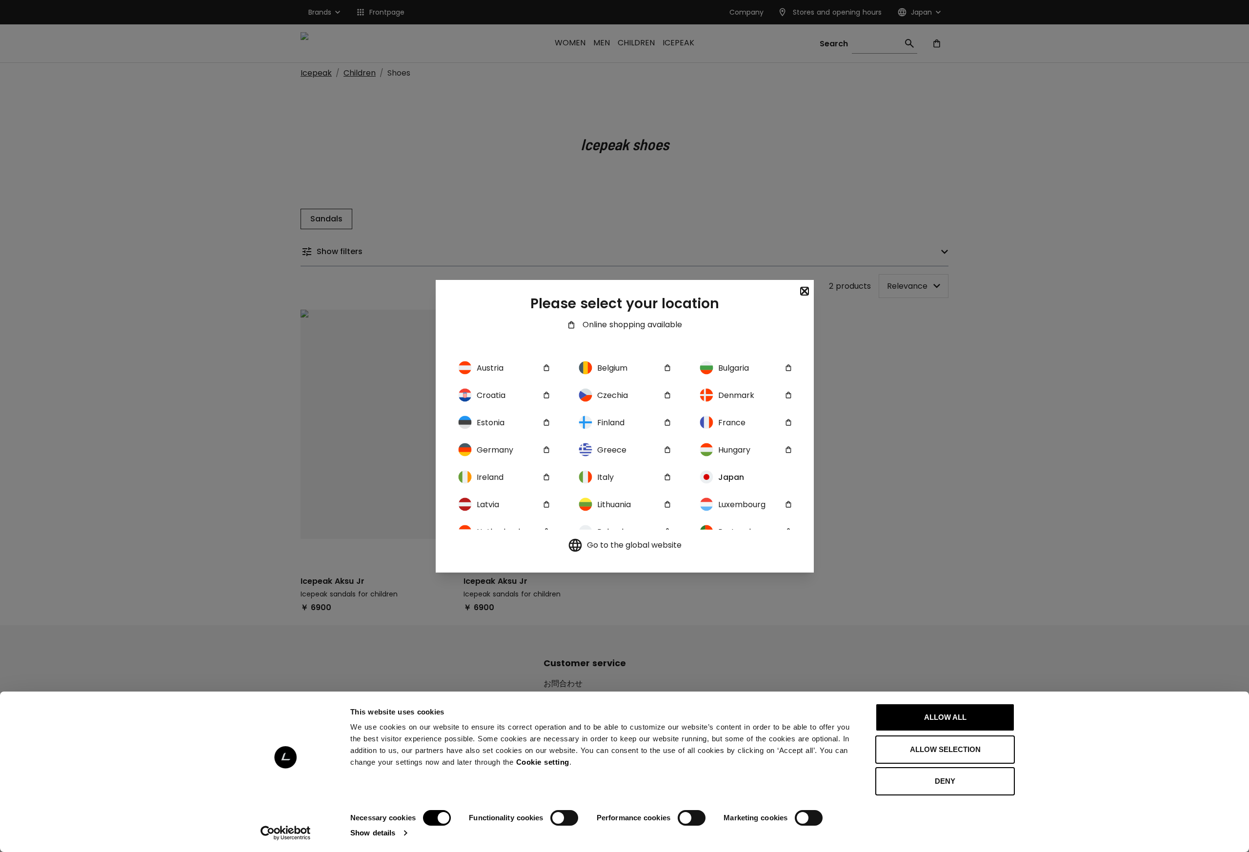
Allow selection (945, 749)
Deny (945, 781)
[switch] (564, 818)
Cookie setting (542, 762)
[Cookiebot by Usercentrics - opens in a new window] (285, 833)
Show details (372, 833)
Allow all (945, 717)
